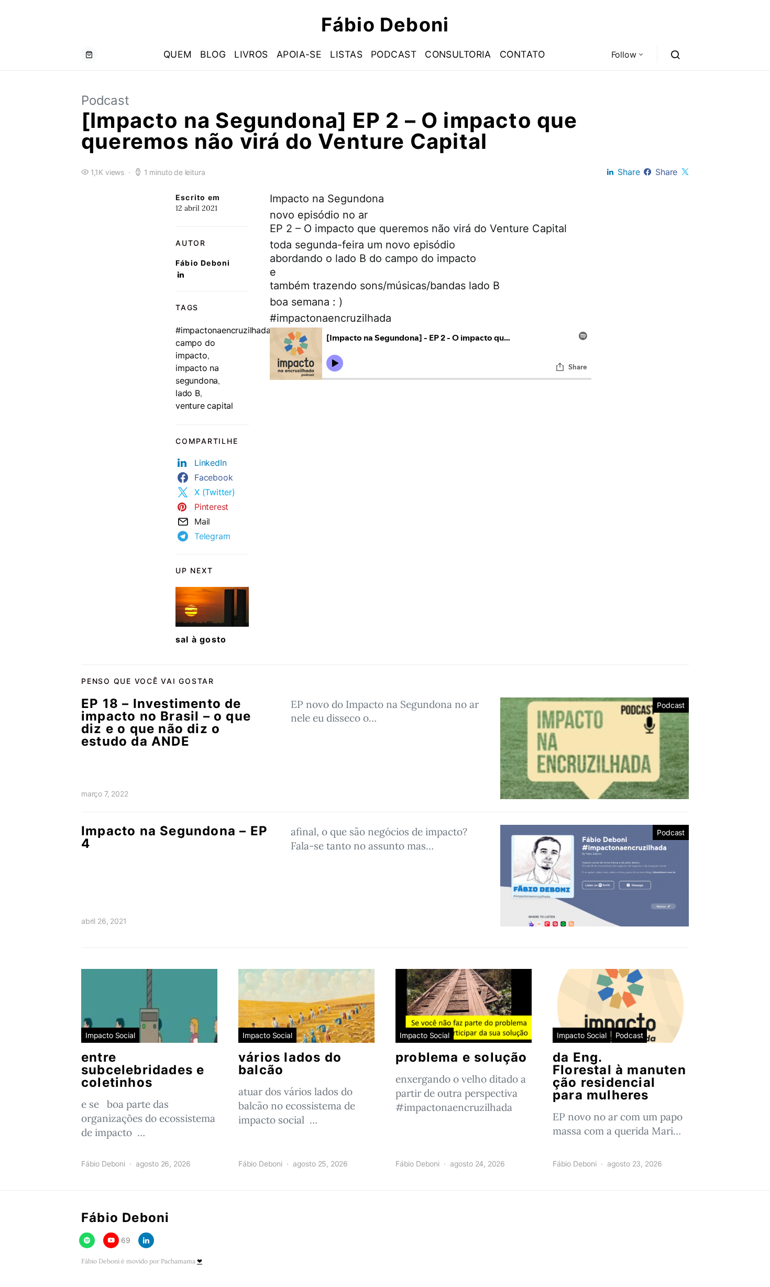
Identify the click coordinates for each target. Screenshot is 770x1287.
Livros (251, 54)
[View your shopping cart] (89, 54)
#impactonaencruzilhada (223, 330)
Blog (213, 54)
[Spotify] (87, 1240)
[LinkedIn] (146, 1240)
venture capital (204, 405)
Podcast (393, 54)
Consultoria (458, 54)
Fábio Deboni (385, 24)
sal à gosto (200, 639)
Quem (177, 54)
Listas (346, 54)
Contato (522, 54)
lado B (187, 393)
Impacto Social (110, 1035)
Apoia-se (299, 54)
